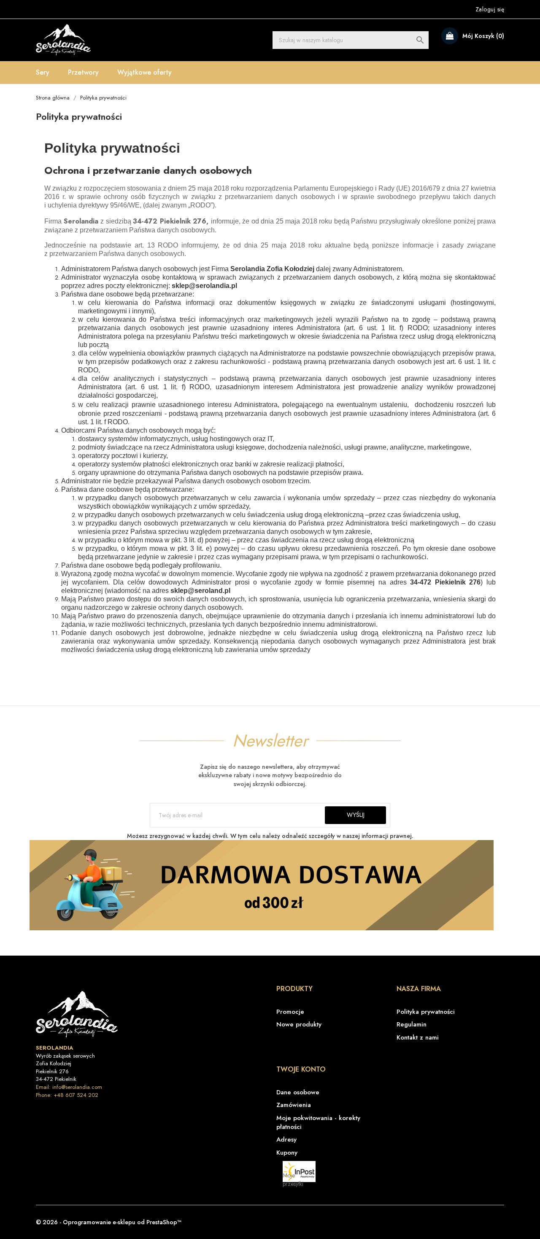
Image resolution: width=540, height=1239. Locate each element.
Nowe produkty (298, 1024)
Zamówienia (293, 1105)
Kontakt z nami (418, 1037)
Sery (42, 72)
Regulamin (412, 1024)
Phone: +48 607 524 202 (67, 1095)
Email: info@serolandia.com (69, 1087)
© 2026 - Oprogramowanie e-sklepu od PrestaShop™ (108, 1222)
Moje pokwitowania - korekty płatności (318, 1122)
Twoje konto (301, 1069)
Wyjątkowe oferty (144, 72)
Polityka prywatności (426, 1011)
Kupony (286, 1152)
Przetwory (83, 72)
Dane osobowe (297, 1092)
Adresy (286, 1139)
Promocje (290, 1011)
